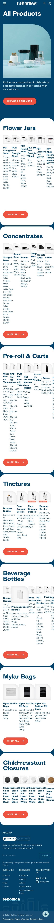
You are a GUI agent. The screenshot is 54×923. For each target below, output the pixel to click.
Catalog (22, 879)
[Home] (27, 3)
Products (6, 875)
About (5, 879)
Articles (22, 883)
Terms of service (22, 919)
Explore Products (19, 101)
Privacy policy (8, 919)
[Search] (44, 3)
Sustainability (25, 886)
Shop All (13, 214)
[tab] (23, 839)
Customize (23, 875)
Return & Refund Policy (26, 891)
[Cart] (49, 3)
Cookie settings (36, 919)
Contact (6, 886)
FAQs (5, 883)
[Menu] (4, 3)
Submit (45, 855)
